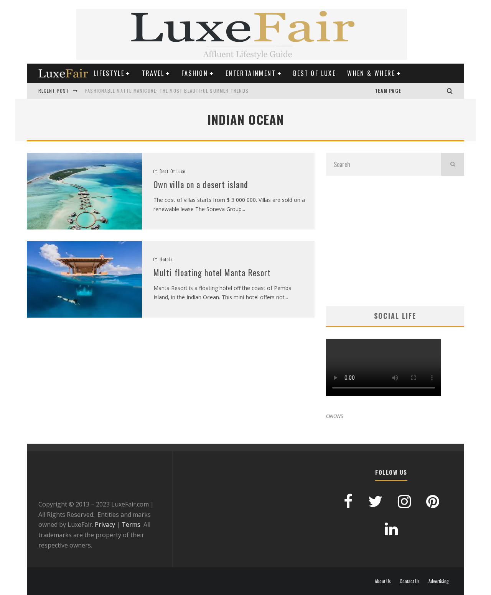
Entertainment (251, 73)
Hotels (166, 259)
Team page (388, 90)
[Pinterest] (416, 91)
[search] (452, 164)
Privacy (105, 524)
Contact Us (410, 581)
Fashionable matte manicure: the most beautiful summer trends (167, 90)
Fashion (194, 73)
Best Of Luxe (314, 73)
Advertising (438, 581)
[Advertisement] (395, 241)
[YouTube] (408, 91)
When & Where (371, 73)
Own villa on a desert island (200, 184)
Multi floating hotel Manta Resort (212, 272)
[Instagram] (439, 91)
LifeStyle (109, 73)
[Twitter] (431, 91)
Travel (153, 73)
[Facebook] (424, 91)
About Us (383, 581)
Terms (131, 524)
